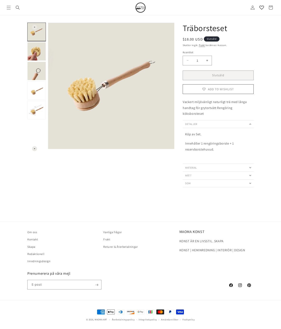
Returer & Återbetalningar (120, 247)
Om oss (32, 232)
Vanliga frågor (112, 232)
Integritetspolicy (148, 319)
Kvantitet (188, 52)
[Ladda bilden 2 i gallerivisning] (36, 51)
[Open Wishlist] (261, 7)
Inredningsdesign (39, 261)
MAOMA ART (101, 319)
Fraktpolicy (188, 319)
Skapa (31, 247)
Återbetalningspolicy (123, 319)
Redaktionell (35, 254)
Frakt (202, 45)
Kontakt (32, 239)
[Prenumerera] (96, 285)
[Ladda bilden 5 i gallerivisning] (36, 110)
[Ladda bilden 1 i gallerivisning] (36, 32)
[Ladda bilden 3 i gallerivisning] (36, 71)
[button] (8, 7)
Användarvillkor (170, 319)
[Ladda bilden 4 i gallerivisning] (36, 90)
